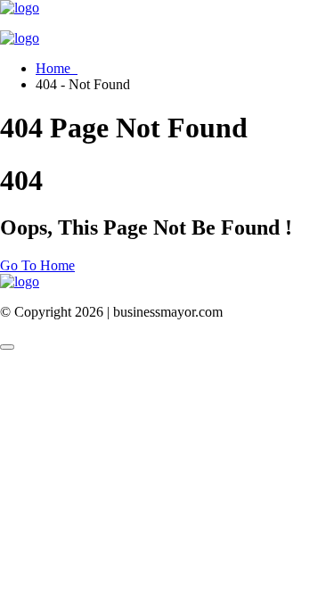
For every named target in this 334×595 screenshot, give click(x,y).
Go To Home (37, 265)
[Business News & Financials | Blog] (19, 7)
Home (56, 68)
